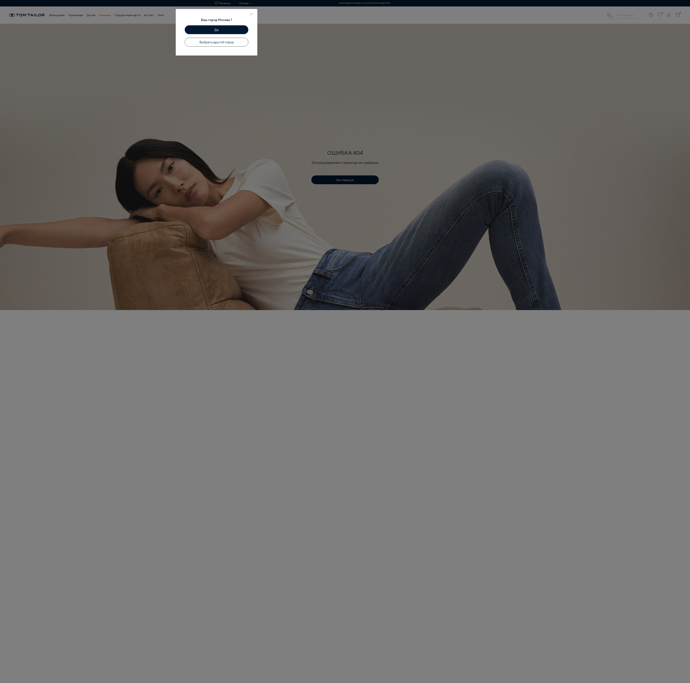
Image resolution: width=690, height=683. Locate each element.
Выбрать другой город (216, 42)
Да (217, 30)
